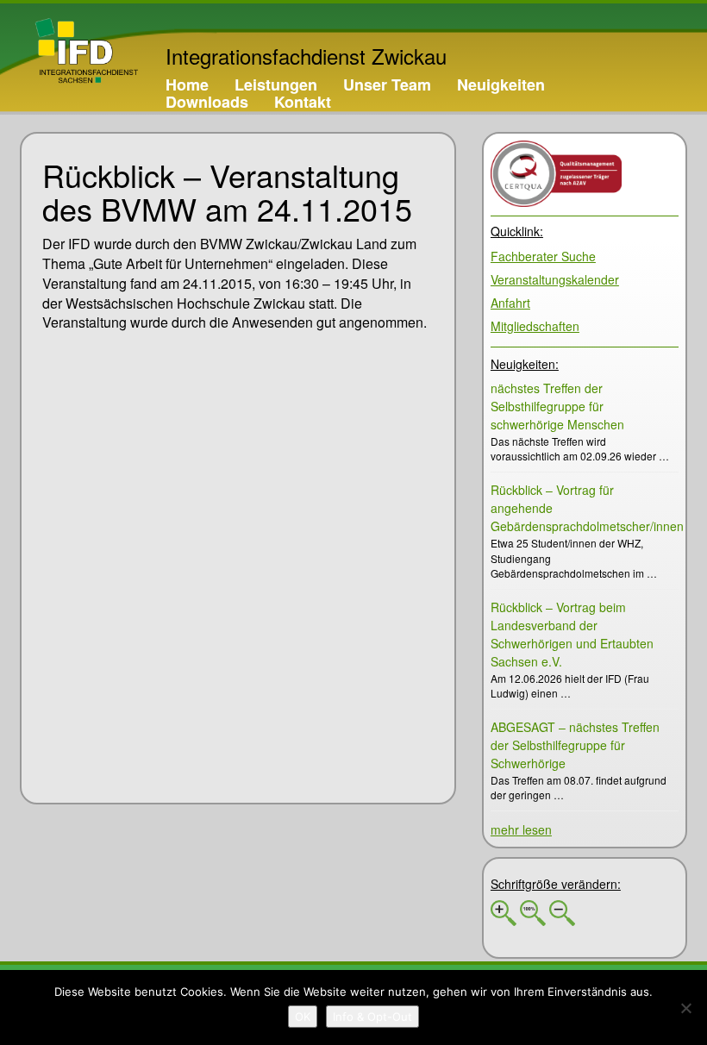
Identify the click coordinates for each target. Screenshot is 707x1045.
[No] (685, 1008)
